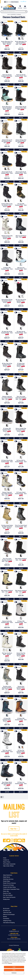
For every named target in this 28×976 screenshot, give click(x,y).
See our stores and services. (14, 938)
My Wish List (6, 910)
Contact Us (6, 860)
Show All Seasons (14, 1)
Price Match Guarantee (9, 864)
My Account (6, 908)
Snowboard (19, 14)
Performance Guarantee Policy (11, 889)
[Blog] (23, 840)
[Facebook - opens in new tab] (4, 840)
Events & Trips (7, 893)
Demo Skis (6, 891)
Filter (25, 1)
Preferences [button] (10, 963)
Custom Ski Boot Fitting (9, 887)
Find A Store (20, 8)
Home (8, 14)
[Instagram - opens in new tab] (12, 840)
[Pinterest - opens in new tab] (16, 840)
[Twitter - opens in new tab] (8, 840)
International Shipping (9, 922)
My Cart (25, 8)
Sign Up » (14, 828)
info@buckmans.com (14, 931)
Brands (5, 916)
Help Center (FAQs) (8, 866)
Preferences (14, 972)
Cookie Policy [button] (6, 961)
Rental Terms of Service (9, 883)
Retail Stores (6, 877)
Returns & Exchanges (9, 914)
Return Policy (6, 862)
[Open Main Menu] (2, 7)
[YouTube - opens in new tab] (19, 840)
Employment (6, 899)
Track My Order (7, 912)
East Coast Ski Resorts (9, 897)
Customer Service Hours (14, 935)
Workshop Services (8, 879)
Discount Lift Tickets (8, 885)
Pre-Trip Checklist (8, 895)
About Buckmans (7, 875)
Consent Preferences (14, 945)
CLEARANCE (13, 14)
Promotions (6, 918)
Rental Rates (6, 881)
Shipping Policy (7, 920)
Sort (22, 1)
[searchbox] (26, 11)
